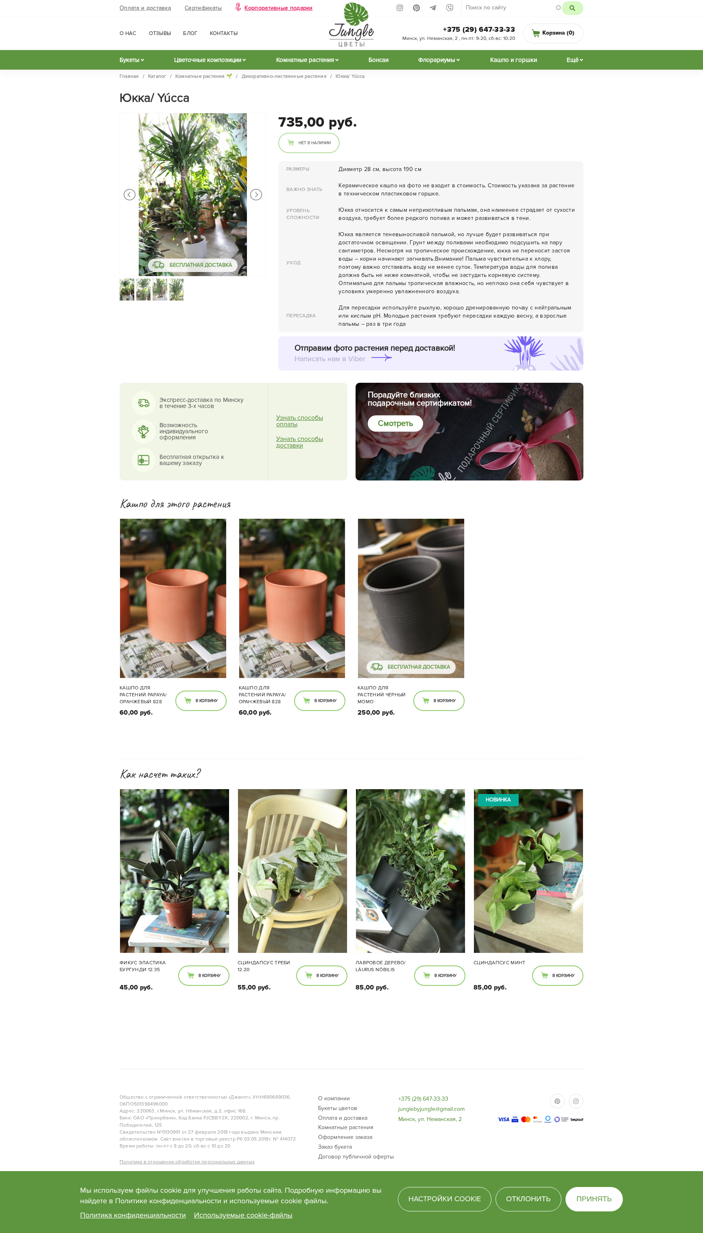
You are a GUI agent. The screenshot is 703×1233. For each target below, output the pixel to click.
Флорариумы (436, 60)
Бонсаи (379, 60)
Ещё (573, 60)
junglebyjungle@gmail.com (431, 1109)
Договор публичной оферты (356, 1156)
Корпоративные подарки (278, 7)
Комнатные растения (305, 60)
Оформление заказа (345, 1137)
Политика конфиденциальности (133, 1215)
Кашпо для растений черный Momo (382, 695)
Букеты (130, 60)
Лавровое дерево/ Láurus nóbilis (381, 966)
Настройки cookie (444, 1198)
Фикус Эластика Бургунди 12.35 (143, 966)
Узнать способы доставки (299, 442)
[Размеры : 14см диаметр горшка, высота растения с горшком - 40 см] (410, 871)
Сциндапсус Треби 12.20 (264, 966)
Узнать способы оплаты (299, 421)
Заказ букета (335, 1146)
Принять (594, 1199)
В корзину (207, 700)
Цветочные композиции (207, 60)
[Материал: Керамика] (173, 598)
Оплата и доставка (145, 7)
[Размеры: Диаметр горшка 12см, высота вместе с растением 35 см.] (174, 871)
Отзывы (160, 33)
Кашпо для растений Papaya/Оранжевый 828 (143, 695)
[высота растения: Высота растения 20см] (292, 871)
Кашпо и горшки (513, 60)
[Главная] (351, 27)
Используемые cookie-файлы (243, 1215)
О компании (334, 1098)
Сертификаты (203, 7)
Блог (190, 33)
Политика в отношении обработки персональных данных (187, 1162)
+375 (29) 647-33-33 (479, 29)
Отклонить (528, 1199)
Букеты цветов (337, 1108)
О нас (128, 33)
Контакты (224, 33)
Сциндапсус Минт (500, 963)
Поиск (572, 8)
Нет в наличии (315, 142)
